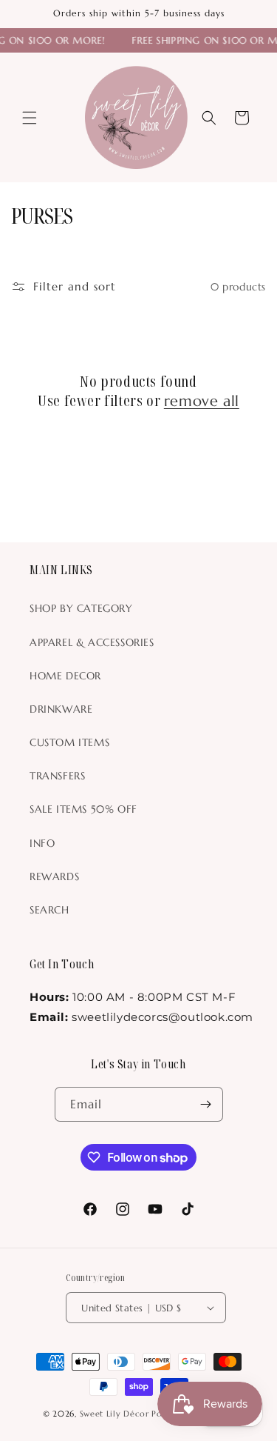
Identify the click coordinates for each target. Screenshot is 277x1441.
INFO (42, 843)
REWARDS (54, 876)
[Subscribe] (206, 1104)
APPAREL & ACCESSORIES (92, 642)
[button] (29, 117)
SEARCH (49, 909)
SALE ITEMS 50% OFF (83, 809)
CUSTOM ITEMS (69, 742)
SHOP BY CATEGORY (81, 608)
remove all (201, 401)
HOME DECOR (65, 675)
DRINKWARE (61, 709)
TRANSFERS (57, 775)
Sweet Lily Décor (114, 1413)
